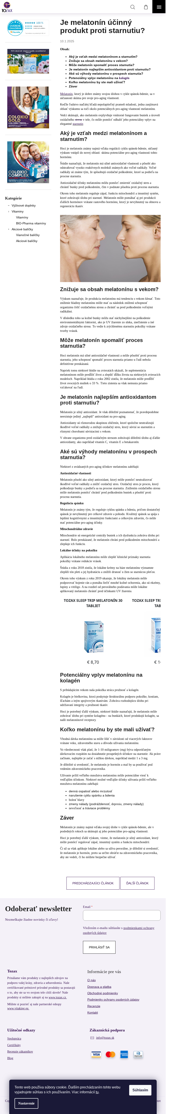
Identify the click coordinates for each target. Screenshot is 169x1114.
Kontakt (92, 1012)
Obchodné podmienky (102, 993)
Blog (10, 1058)
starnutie (78, 124)
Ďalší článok (137, 883)
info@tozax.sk (105, 1037)
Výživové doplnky (24, 205)
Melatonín (66, 94)
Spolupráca (14, 1038)
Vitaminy (18, 211)
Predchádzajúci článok (93, 883)
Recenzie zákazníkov (20, 1051)
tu (97, 1092)
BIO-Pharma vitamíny (31, 223)
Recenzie (93, 1006)
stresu (78, 119)
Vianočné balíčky (28, 235)
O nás (91, 980)
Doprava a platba (99, 986)
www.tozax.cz (58, 997)
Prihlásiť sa (99, 947)
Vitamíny (22, 217)
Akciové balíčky (22, 229)
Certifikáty (14, 1045)
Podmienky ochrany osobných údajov (113, 999)
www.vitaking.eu (18, 1008)
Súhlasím (140, 1090)
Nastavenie (26, 1103)
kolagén (124, 78)
